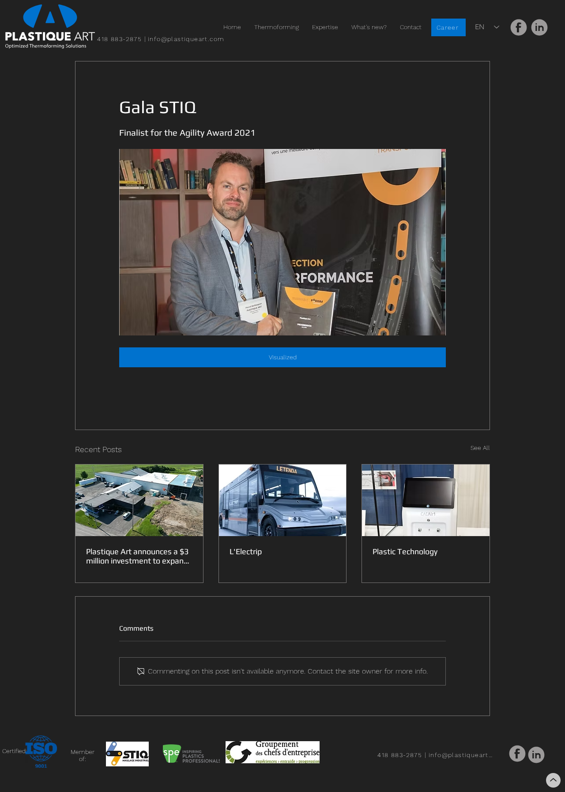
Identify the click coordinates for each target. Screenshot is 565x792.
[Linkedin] (539, 27)
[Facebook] (518, 27)
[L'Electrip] (283, 500)
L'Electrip (246, 551)
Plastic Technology (405, 551)
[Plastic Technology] (426, 500)
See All (480, 447)
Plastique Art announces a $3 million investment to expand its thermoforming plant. (137, 556)
